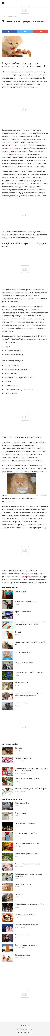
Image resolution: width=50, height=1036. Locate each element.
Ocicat (18, 632)
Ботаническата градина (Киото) (26, 854)
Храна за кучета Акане (23, 612)
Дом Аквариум (20, 591)
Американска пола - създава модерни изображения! (28, 875)
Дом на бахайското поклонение (26, 945)
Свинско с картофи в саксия (25, 914)
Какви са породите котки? (24, 662)
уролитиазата (14, 148)
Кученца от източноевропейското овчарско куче (30, 643)
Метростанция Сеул (22, 803)
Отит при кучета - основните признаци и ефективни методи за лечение (30, 694)
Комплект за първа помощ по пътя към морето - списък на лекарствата (31, 769)
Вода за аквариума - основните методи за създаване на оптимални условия (30, 623)
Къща (3, 16)
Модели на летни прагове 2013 (26, 833)
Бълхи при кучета (21, 703)
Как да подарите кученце (24, 652)
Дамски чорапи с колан (23, 935)
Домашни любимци (12, 16)
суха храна (26, 576)
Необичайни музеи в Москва (25, 823)
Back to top (25, 1025)
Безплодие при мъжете (23, 955)
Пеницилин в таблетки (23, 758)
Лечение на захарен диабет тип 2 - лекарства (31, 788)
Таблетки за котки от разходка (25, 601)
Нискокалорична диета (23, 884)
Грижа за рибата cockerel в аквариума (29, 672)
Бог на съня (19, 748)
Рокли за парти (20, 813)
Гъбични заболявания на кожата (26, 925)
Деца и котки (19, 894)
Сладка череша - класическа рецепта (28, 778)
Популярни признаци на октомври (27, 843)
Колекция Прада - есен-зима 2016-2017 (29, 904)
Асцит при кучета (21, 682)
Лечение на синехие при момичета (27, 864)
